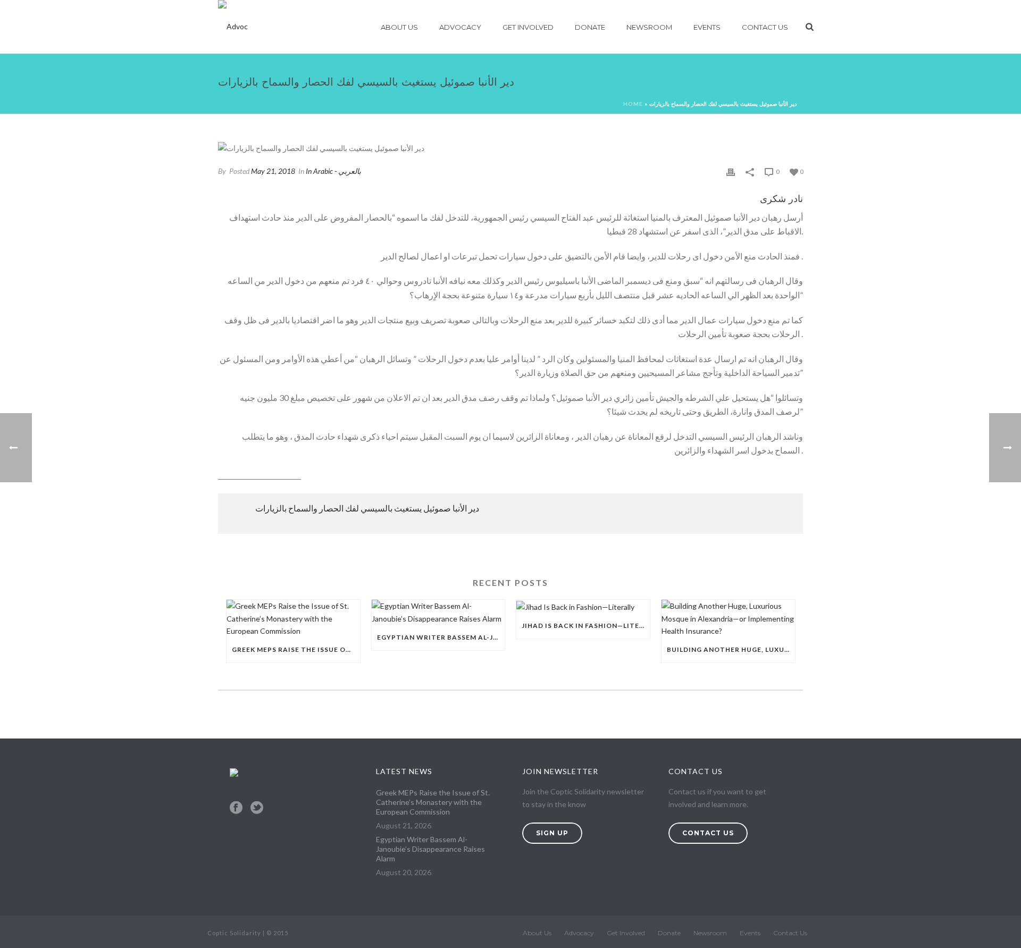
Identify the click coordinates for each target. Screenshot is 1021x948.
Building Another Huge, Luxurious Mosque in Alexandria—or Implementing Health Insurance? (731, 649)
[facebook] (236, 808)
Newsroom (649, 27)
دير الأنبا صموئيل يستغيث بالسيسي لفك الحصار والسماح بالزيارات (367, 508)
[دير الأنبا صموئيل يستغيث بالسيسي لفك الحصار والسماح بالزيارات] (510, 147)
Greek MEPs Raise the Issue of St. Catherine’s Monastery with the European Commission (296, 649)
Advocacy (460, 27)
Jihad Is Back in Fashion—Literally (586, 626)
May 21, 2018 (273, 170)
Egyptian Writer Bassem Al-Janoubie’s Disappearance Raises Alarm (441, 637)
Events (707, 27)
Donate (590, 27)
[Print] (730, 171)
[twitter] (256, 808)
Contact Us (765, 27)
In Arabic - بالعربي (333, 170)
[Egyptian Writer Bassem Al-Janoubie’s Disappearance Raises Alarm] (438, 612)
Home (633, 103)
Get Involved (528, 27)
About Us (399, 27)
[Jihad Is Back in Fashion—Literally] (583, 606)
